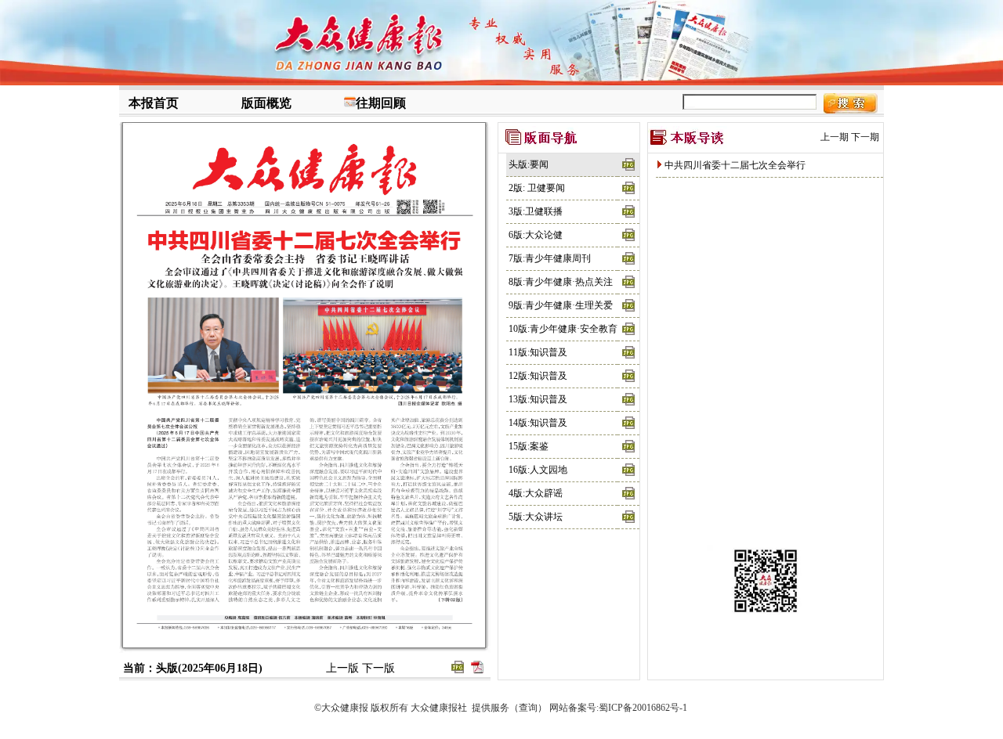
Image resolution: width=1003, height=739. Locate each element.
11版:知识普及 (538, 352)
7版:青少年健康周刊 (550, 258)
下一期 (865, 137)
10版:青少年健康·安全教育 (563, 328)
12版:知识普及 (538, 375)
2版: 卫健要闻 (537, 187)
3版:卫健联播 (536, 211)
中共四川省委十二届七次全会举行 (735, 165)
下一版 (378, 668)
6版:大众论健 (536, 234)
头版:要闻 (529, 164)
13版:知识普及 (538, 399)
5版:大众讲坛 (536, 516)
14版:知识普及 (538, 422)
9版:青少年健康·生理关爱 (561, 305)
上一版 (342, 668)
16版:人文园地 (538, 469)
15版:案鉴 (529, 446)
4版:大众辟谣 (536, 493)
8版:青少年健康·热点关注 (561, 281)
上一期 (834, 137)
